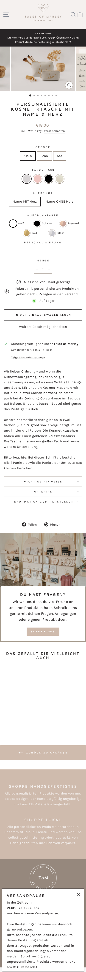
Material (43, 491)
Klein (28, 156)
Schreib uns (43, 631)
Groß (44, 156)
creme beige (59, 178)
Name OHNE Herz (59, 201)
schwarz (48, 178)
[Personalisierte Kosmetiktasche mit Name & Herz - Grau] (11, 717)
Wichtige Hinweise (42, 481)
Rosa (37, 178)
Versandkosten (54, 131)
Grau (26, 178)
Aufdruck (43, 193)
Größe (43, 147)
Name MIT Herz (25, 201)
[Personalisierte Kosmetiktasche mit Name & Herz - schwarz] (21, 717)
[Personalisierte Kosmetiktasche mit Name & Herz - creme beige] (26, 717)
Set (59, 156)
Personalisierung (43, 242)
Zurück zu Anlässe (46, 752)
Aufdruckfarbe (43, 215)
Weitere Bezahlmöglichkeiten (43, 327)
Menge (43, 260)
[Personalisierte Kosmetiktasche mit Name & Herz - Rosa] (16, 717)
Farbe (43, 169)
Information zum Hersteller (43, 501)
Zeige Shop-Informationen (28, 357)
